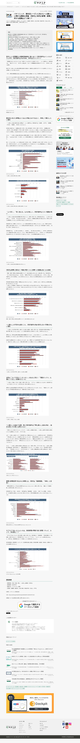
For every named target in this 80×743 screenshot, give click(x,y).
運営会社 (41, 730)
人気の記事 (41, 725)
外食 (60, 60)
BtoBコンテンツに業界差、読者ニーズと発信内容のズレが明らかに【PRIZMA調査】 (31, 656)
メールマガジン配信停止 (44, 726)
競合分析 (21, 686)
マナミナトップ (9, 6)
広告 (68, 74)
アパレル (60, 71)
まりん (61, 101)
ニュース (17, 6)
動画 (29, 725)
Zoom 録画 (8, 688)
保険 (60, 66)
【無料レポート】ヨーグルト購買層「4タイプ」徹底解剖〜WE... (66, 192)
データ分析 (38, 686)
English (30, 726)
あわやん (61, 105)
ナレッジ (20, 728)
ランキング (21, 726)
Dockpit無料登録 (71, 2)
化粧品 (69, 71)
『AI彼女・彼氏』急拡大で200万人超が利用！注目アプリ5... (66, 95)
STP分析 (43, 686)
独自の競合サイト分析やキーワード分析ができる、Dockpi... (67, 176)
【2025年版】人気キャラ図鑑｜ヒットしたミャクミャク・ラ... (66, 91)
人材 (60, 74)
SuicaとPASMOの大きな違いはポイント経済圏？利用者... (67, 99)
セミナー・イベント (22, 732)
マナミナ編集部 (15, 621)
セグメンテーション (15, 688)
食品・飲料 (70, 57)
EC (59, 77)
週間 (65, 87)
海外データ (30, 723)
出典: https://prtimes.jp (10, 110)
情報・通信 (70, 77)
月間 (71, 87)
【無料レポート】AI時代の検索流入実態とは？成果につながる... (66, 181)
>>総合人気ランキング (69, 112)
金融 (68, 63)
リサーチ (20, 723)
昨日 (59, 87)
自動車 (69, 69)
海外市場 (60, 80)
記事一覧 (41, 723)
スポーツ (69, 60)
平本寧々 (61, 92)
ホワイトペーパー (22, 730)
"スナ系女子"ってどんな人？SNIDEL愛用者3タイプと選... (66, 108)
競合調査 (17, 686)
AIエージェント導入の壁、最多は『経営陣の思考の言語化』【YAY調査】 (28, 664)
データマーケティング (10, 686)
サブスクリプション (32, 686)
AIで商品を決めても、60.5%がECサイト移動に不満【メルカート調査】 (28, 671)
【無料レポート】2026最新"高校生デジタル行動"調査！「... (66, 187)
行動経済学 (48, 686)
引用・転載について (43, 728)
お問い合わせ (62, 2)
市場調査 (25, 686)
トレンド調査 (22, 688)
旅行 (60, 57)
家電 (60, 69)
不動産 (69, 66)
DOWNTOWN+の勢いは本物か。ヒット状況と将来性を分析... (66, 104)
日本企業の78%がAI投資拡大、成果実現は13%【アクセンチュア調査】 (28, 679)
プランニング (21, 725)
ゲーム (60, 63)
